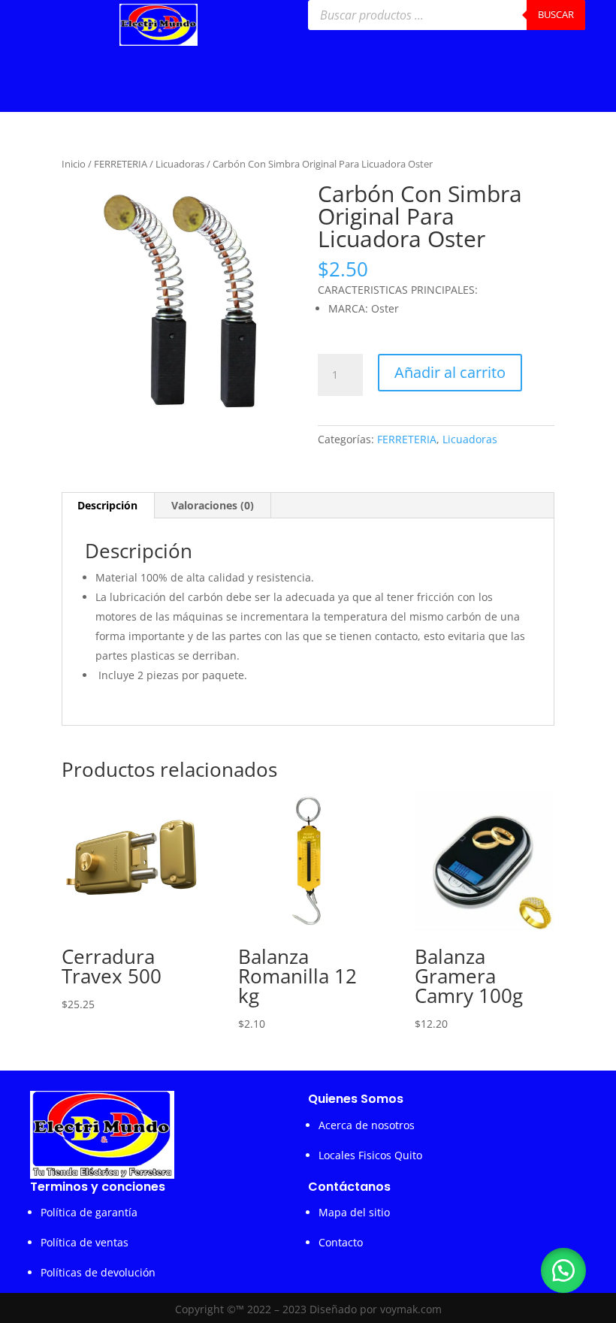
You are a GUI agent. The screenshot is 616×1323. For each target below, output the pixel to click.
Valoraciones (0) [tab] (212, 505)
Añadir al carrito (450, 372)
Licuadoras (180, 164)
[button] (563, 1270)
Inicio (74, 164)
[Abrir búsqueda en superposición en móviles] (446, 15)
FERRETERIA (120, 164)
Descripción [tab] (107, 505)
